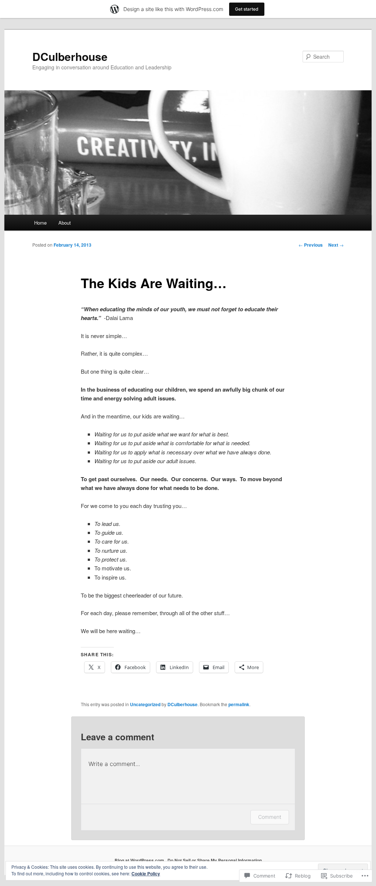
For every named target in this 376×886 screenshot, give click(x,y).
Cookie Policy (145, 873)
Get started (246, 9)
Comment (269, 817)
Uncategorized (145, 704)
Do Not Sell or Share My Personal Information (214, 860)
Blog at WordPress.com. (140, 860)
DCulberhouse (70, 56)
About (64, 222)
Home (40, 222)
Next (336, 245)
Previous (311, 245)
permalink (238, 704)
